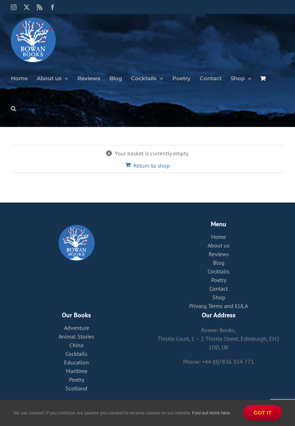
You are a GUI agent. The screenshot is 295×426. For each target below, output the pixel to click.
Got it (263, 412)
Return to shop (151, 165)
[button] (13, 108)
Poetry (218, 280)
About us (219, 245)
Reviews (219, 254)
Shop (218, 297)
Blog (218, 262)
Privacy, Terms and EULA (218, 305)
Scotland (76, 388)
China (76, 345)
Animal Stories (76, 336)
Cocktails (219, 271)
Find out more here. (211, 413)
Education (76, 362)
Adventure (76, 327)
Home (218, 236)
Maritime (76, 371)
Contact (218, 288)
